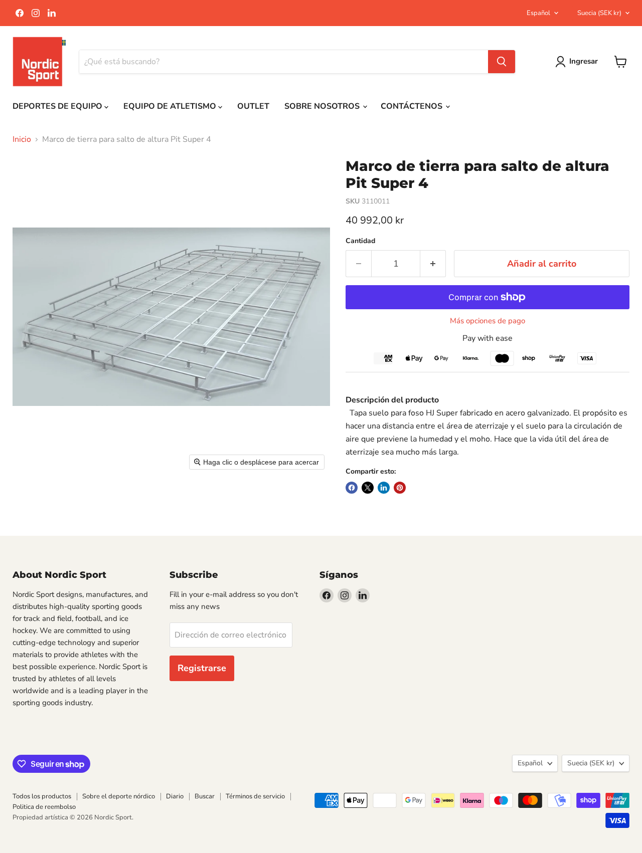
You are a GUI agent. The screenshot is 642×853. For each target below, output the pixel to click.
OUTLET (253, 106)
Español (538, 13)
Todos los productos (42, 796)
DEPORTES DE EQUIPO (58, 106)
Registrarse (202, 668)
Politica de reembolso (44, 806)
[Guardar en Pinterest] (400, 488)
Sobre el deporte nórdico (118, 796)
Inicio (22, 139)
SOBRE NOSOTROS (323, 106)
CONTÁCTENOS (412, 106)
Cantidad (360, 241)
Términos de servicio (255, 796)
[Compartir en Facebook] (352, 488)
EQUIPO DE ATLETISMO (170, 106)
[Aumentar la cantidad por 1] (433, 264)
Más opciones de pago (487, 321)
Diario (175, 796)
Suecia (599, 13)
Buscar (205, 796)
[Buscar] (501, 61)
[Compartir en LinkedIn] (384, 488)
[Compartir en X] (368, 488)
